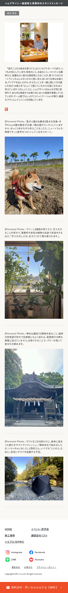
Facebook (40, 552)
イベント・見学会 (40, 529)
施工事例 (10, 535)
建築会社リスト (39, 535)
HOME (8, 529)
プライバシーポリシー (46, 567)
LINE (13, 559)
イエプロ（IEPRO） (14, 542)
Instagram (16, 552)
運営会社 (16, 567)
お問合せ (28, 567)
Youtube (39, 559)
